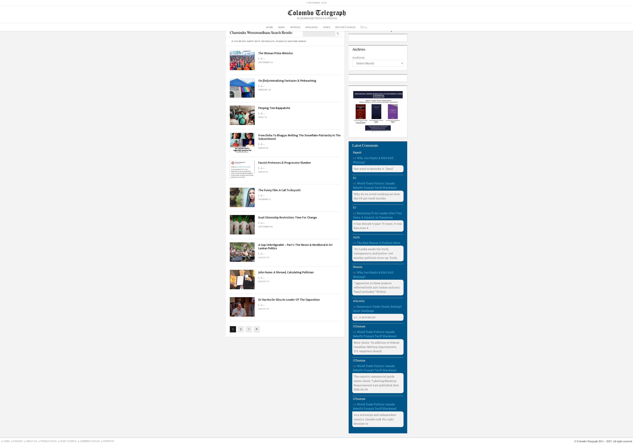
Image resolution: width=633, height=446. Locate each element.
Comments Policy (90, 441)
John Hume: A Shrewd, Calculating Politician (286, 272)
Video (7, 441)
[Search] (338, 33)
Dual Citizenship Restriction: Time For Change (288, 217)
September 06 (265, 227)
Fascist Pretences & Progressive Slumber (285, 162)
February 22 (264, 90)
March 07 (263, 172)
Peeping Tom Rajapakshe (274, 108)
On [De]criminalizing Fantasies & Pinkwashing (287, 80)
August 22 (263, 258)
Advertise (108, 441)
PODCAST (18, 441)
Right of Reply (68, 441)
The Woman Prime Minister (275, 53)
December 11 (264, 199)
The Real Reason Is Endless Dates (378, 242)
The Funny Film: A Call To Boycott (279, 190)
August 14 (263, 281)
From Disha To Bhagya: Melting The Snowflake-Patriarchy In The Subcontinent (299, 137)
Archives (358, 57)
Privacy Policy (49, 441)
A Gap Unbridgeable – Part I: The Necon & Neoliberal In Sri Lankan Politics (295, 247)
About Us (32, 441)
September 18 (265, 62)
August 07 (263, 309)
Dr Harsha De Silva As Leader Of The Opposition (289, 299)
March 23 (263, 148)
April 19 (262, 117)
